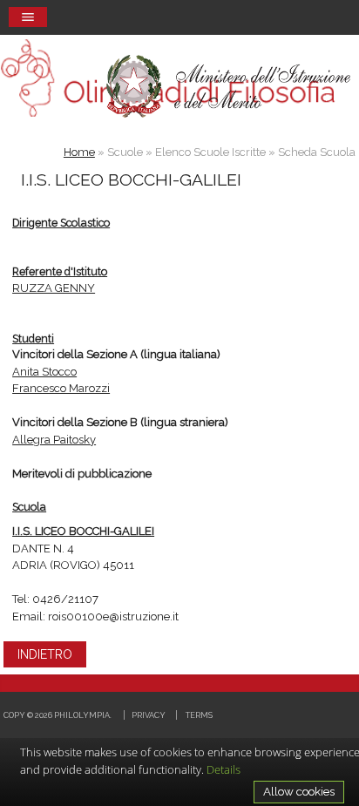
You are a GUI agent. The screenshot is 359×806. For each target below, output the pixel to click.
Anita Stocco (44, 371)
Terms (199, 715)
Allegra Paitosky (54, 439)
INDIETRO (44, 654)
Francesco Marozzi (61, 388)
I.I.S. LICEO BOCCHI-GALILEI (83, 531)
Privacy (149, 715)
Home (79, 152)
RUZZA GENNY (53, 288)
